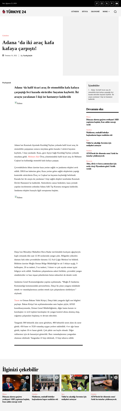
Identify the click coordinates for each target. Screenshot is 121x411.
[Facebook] (97, 3)
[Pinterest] (112, 3)
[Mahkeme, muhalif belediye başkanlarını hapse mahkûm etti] (46, 383)
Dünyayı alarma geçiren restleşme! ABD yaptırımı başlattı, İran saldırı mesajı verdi (102, 122)
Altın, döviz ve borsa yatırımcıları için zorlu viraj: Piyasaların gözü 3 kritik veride (101, 166)
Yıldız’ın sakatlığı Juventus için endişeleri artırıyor (98, 144)
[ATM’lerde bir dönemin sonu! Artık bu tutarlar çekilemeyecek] (105, 383)
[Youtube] (117, 3)
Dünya (88, 117)
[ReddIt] (4, 110)
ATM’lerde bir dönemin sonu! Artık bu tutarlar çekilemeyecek (102, 154)
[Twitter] (107, 3)
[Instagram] (102, 3)
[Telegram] (4, 116)
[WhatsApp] (4, 105)
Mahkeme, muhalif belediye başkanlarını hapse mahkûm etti (45, 397)
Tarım (16, 300)
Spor (87, 140)
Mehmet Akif (33, 156)
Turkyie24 (27, 56)
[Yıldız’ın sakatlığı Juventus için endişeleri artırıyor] (75, 383)
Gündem (5, 36)
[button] (115, 11)
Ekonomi (89, 161)
